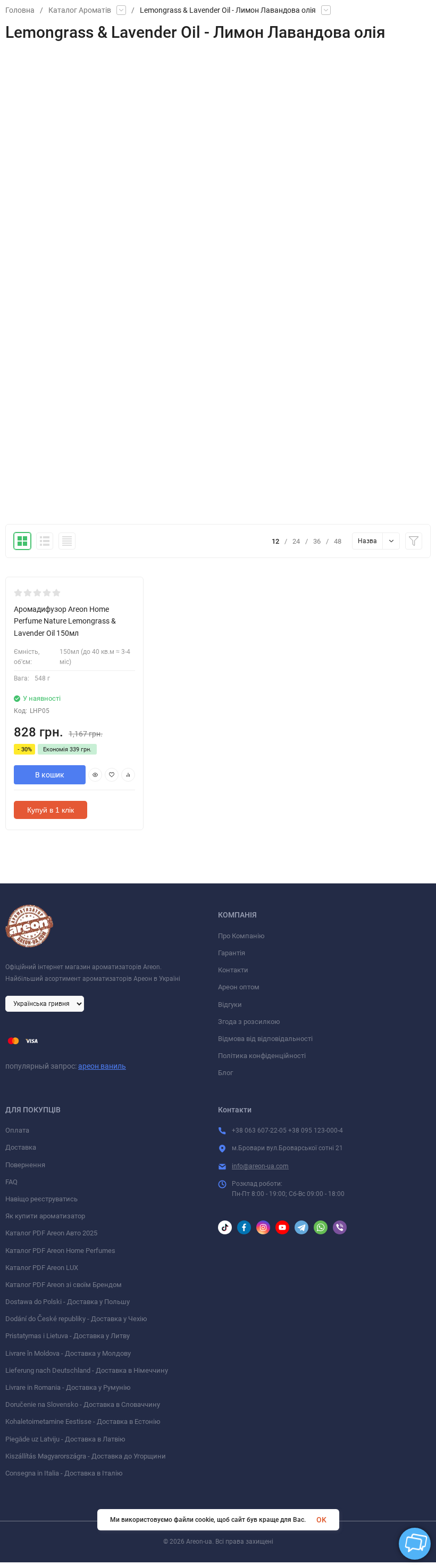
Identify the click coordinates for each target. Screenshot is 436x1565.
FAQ (11, 1182)
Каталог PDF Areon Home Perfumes (60, 1251)
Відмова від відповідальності (265, 1039)
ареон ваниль (102, 1066)
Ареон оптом (238, 987)
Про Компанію (241, 936)
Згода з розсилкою (249, 1022)
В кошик (49, 775)
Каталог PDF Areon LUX (41, 1268)
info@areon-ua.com (260, 1166)
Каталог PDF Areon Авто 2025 (51, 1233)
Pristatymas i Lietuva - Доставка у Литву (67, 1336)
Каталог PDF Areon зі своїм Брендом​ (63, 1285)
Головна (20, 10)
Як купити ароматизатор (45, 1216)
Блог (225, 1073)
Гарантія (231, 953)
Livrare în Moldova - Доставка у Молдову (68, 1353)
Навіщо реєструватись (41, 1199)
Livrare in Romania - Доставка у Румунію (68, 1387)
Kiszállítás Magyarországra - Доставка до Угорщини (85, 1456)
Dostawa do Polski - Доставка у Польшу (67, 1302)
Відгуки (230, 1005)
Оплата (17, 1130)
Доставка (20, 1147)
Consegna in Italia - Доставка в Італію (64, 1473)
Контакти (233, 970)
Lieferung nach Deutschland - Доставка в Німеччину (86, 1370)
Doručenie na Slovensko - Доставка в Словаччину (82, 1404)
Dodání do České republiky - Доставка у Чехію (76, 1319)
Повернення (25, 1165)
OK (321, 1519)
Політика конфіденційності (262, 1056)
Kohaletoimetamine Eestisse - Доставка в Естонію (83, 1421)
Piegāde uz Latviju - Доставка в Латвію (65, 1439)
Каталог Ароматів (79, 10)
